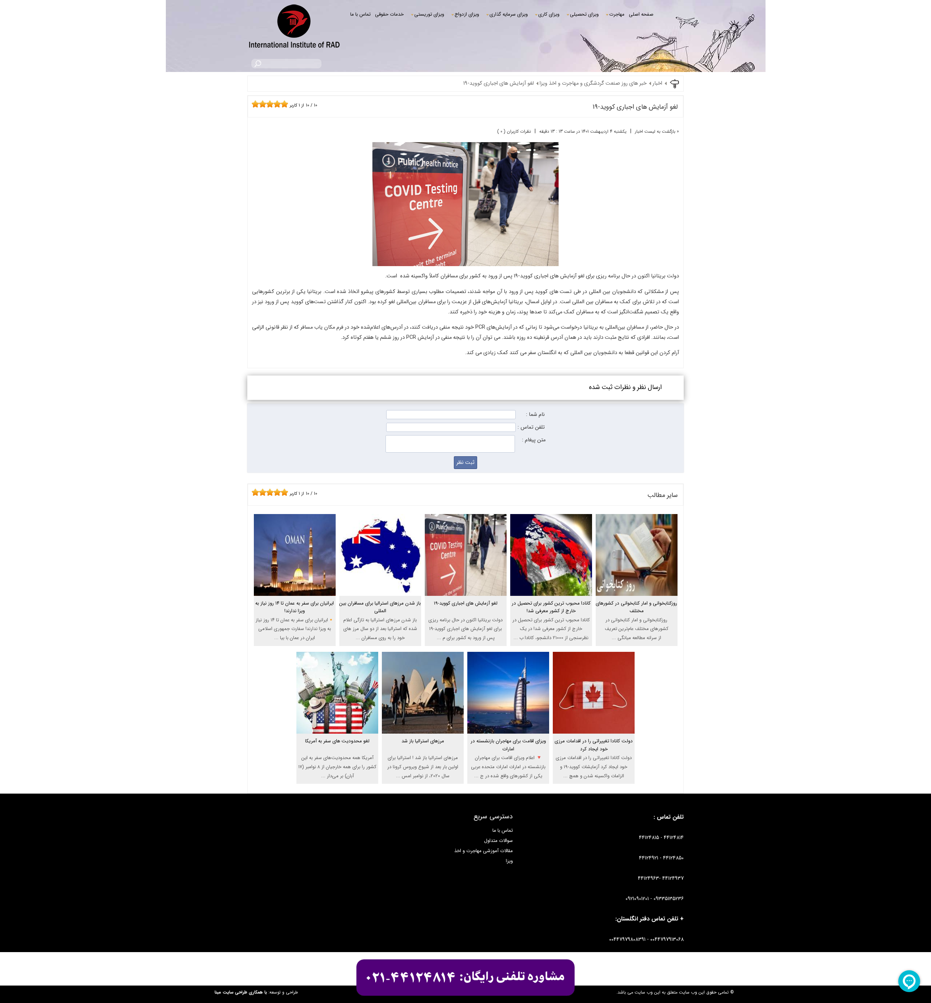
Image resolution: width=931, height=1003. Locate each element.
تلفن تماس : (531, 427)
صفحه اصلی (641, 14)
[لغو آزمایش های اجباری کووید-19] (466, 614)
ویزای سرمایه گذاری (509, 14)
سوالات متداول (498, 840)
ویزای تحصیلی (584, 14)
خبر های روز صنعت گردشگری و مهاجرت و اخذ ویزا (593, 83)
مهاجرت (616, 14)
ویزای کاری (548, 14)
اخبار (657, 83)
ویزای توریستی (429, 14)
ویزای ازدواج (467, 14)
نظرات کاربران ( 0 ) (514, 131)
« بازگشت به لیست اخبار (657, 131)
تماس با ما (360, 14)
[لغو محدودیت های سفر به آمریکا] (337, 752)
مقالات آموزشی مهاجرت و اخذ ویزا (483, 856)
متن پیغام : (534, 440)
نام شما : (535, 414)
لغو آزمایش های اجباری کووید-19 (498, 83)
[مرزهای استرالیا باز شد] (423, 752)
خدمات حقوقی (389, 14)
